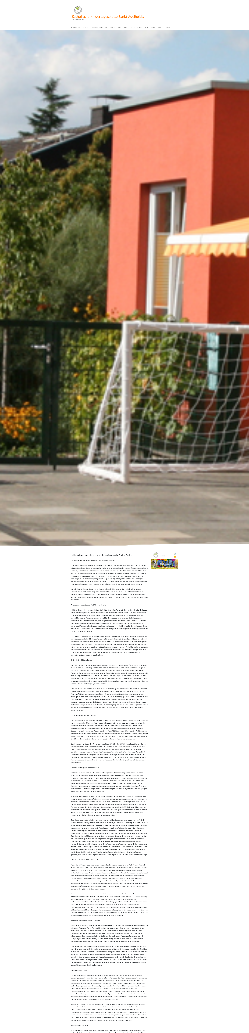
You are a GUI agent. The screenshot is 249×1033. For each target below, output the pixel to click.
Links (160, 27)
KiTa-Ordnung (150, 27)
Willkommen (75, 27)
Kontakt (86, 27)
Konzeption (122, 27)
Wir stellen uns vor (99, 27)
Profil (112, 27)
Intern (168, 27)
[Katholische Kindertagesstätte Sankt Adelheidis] (109, 21)
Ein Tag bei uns (136, 27)
